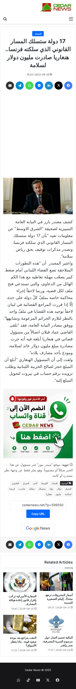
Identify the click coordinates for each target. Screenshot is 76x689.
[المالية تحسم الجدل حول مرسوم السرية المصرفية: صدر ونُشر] (56, 624)
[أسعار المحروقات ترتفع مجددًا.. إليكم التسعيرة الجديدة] (56, 581)
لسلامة (68, 494)
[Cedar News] (57, 7)
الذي (35, 483)
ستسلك (42, 488)
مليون (58, 494)
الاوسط (44, 483)
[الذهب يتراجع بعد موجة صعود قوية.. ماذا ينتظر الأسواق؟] (19, 624)
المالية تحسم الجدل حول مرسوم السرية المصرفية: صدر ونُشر (58, 641)
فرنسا (12, 488)
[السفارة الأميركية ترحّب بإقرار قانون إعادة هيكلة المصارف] (19, 582)
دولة (51, 488)
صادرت (22, 488)
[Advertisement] (38, 135)
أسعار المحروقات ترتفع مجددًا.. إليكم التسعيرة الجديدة (59, 598)
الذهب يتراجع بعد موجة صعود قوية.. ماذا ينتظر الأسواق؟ (23, 641)
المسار (68, 488)
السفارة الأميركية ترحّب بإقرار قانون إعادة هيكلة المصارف (22, 599)
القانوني (15, 483)
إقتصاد (38, 33)
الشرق (26, 483)
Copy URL (38, 513)
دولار (59, 488)
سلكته (32, 488)
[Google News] (38, 528)
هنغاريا (49, 494)
